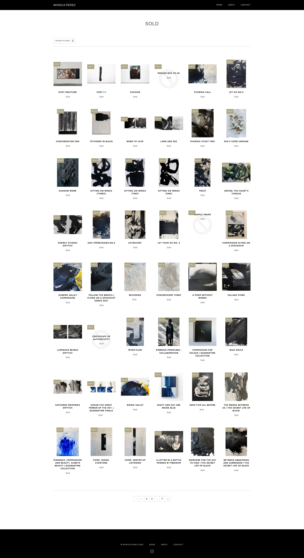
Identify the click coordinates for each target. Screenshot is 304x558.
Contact (246, 5)
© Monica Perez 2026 (132, 544)
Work (219, 5)
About (231, 5)
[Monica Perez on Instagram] (152, 552)
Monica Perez (64, 5)
